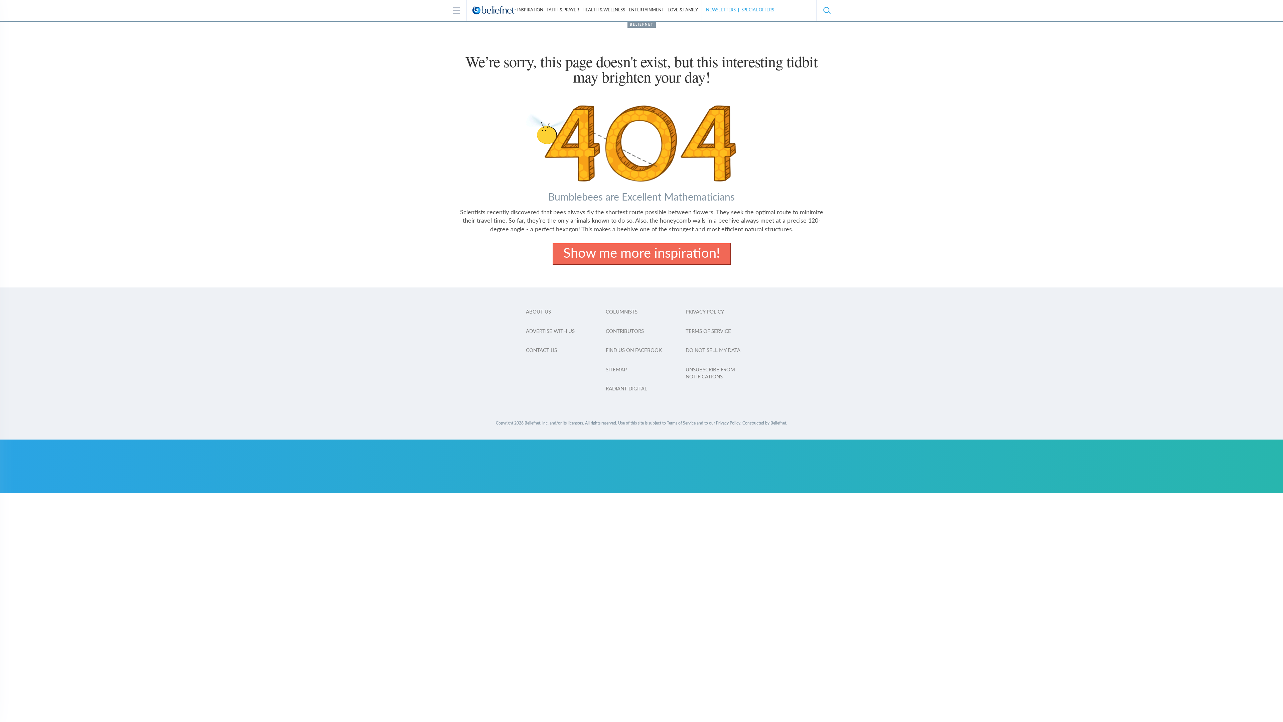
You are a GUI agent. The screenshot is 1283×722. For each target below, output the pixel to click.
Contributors (625, 331)
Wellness (603, 10)
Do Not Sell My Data (713, 350)
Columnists (621, 312)
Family (683, 10)
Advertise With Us (550, 331)
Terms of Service (708, 331)
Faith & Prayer (563, 10)
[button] (826, 10)
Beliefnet (642, 24)
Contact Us (541, 350)
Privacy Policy (705, 312)
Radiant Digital (626, 388)
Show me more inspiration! (641, 253)
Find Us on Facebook (634, 350)
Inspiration (530, 10)
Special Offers (757, 10)
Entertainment (646, 10)
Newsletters (721, 10)
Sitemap (616, 369)
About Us (538, 312)
